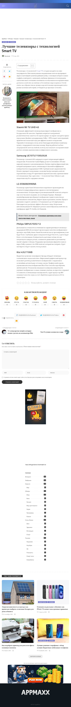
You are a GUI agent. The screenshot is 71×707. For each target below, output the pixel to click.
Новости (27, 484)
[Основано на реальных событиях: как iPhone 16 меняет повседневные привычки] (53, 592)
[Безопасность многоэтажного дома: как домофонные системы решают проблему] (7, 91)
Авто (28, 523)
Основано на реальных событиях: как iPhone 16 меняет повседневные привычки (52, 608)
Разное (29, 516)
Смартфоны (30, 560)
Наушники (30, 541)
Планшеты (30, 552)
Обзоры (27, 491)
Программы (30, 513)
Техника (12, 42)
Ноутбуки (29, 545)
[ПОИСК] (67, 6)
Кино (28, 498)
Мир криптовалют (32, 505)
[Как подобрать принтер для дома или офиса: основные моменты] (18, 631)
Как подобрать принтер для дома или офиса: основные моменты (18, 646)
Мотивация (30, 531)
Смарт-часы (30, 556)
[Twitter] (9, 71)
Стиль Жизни (29, 520)
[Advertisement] (35, 22)
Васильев (7, 56)
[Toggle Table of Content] (31, 65)
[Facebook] (4, 71)
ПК (27, 549)
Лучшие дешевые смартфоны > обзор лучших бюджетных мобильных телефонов (52, 646)
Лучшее (5, 42)
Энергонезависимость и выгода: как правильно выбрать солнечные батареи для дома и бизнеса (18, 609)
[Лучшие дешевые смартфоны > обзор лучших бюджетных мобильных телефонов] (53, 631)
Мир (28, 487)
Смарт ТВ (39, 71)
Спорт (28, 534)
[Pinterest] (4, 76)
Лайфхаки (28, 480)
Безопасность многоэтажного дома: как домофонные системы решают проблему (7, 102)
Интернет (28, 477)
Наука (28, 509)
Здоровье (29, 527)
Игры (28, 495)
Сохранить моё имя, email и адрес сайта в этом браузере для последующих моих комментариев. (28, 377)
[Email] (9, 76)
